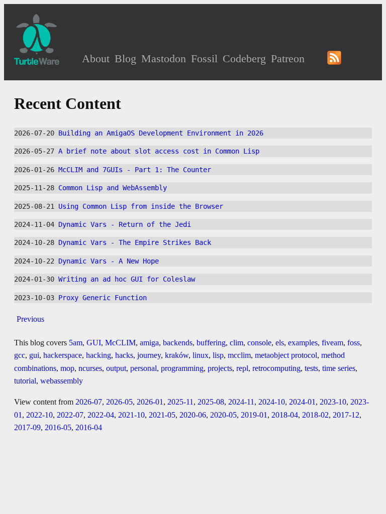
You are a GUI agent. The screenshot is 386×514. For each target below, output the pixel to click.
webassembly (61, 380)
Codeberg (244, 58)
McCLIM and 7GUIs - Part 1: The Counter (134, 170)
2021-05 (162, 415)
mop (67, 368)
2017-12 (346, 415)
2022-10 (39, 415)
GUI (93, 342)
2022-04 (100, 415)
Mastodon (163, 58)
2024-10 (271, 402)
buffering (211, 342)
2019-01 (254, 415)
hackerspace (62, 355)
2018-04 (284, 415)
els (279, 342)
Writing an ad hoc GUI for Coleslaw (126, 279)
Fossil (204, 58)
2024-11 (241, 402)
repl (242, 368)
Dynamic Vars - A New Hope (108, 261)
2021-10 (131, 415)
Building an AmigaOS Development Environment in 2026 (160, 133)
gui (34, 355)
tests (311, 368)
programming (182, 368)
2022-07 (70, 415)
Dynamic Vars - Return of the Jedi (124, 224)
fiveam (332, 342)
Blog (125, 58)
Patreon (288, 58)
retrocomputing (276, 368)
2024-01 (302, 402)
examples (303, 342)
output (116, 368)
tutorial (25, 380)
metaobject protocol (286, 355)
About (96, 58)
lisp (218, 355)
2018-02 (315, 415)
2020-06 (192, 415)
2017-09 (27, 427)
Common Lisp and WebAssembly (112, 188)
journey (149, 355)
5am (75, 342)
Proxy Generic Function (102, 298)
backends (177, 342)
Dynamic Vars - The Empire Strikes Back (134, 242)
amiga (149, 342)
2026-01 (150, 402)
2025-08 (211, 402)
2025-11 (180, 402)
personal (143, 368)
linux (200, 355)
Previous (30, 319)
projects (220, 368)
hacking (98, 355)
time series (338, 368)
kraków (176, 355)
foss (353, 342)
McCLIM (120, 342)
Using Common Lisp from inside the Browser (140, 206)
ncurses (90, 368)
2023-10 (333, 402)
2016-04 (88, 427)
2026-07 (88, 402)
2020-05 (223, 415)
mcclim (239, 355)
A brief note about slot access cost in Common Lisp (158, 151)
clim (236, 342)
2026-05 (119, 402)
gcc (19, 355)
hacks (124, 355)
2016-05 (58, 427)
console (259, 342)
